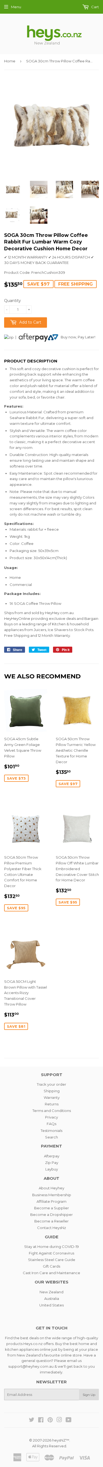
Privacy (51, 1117)
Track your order (51, 1084)
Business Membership (51, 1195)
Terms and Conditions (51, 1110)
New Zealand (51, 1292)
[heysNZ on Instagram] (59, 1420)
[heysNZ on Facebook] (41, 1420)
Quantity (12, 300)
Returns (52, 1104)
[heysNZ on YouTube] (68, 1420)
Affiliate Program (51, 1201)
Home (9, 61)
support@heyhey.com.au (31, 1366)
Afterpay (51, 1156)
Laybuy (51, 1169)
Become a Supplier (51, 1208)
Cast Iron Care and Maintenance (51, 1273)
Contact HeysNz (51, 1227)
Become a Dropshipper (51, 1214)
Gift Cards (51, 1266)
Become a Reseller (51, 1221)
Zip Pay (51, 1162)
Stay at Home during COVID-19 (51, 1246)
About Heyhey (51, 1188)
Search (51, 1137)
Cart (94, 7)
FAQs (51, 1124)
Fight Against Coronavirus (51, 1253)
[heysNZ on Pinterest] (50, 1420)
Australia (51, 1298)
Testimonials (51, 1130)
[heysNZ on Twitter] (31, 1420)
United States (51, 1305)
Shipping (52, 1091)
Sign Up (89, 1395)
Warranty (52, 1097)
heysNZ (59, 1440)
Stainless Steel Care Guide (51, 1259)
